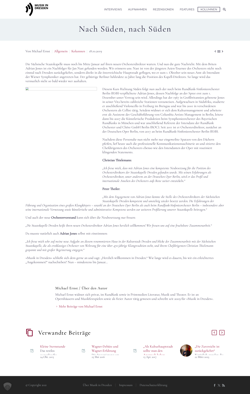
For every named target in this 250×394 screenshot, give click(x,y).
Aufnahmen (137, 9)
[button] (7, 386)
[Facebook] (214, 385)
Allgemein (61, 51)
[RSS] (223, 385)
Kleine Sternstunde (52, 346)
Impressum (125, 385)
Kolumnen (209, 9)
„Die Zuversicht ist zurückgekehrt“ (207, 348)
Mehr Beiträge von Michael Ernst (81, 306)
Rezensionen (163, 9)
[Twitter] (219, 385)
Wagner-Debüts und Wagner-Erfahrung (105, 348)
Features (187, 9)
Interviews (113, 9)
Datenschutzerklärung (153, 385)
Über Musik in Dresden (97, 385)
